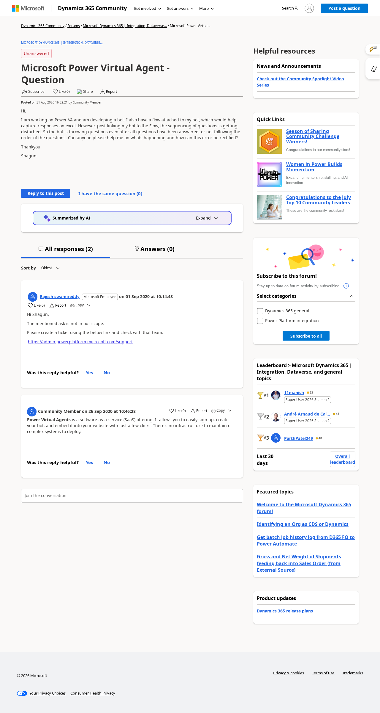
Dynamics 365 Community (92, 8)
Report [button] (111, 91)
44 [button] (337, 414)
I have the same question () (110, 193)
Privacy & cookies (288, 673)
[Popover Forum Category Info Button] (346, 286)
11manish (294, 392)
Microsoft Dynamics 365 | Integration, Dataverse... (125, 25)
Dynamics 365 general (287, 311)
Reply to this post (46, 193)
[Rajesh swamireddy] (32, 297)
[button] (289, 8)
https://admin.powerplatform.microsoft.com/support (80, 341)
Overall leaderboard (342, 459)
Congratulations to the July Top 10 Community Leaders (318, 200)
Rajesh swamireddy (60, 296)
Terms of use (323, 673)
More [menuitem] (204, 8)
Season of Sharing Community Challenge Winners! (312, 137)
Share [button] (88, 91)
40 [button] (320, 438)
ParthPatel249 (298, 438)
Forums (73, 25)
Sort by (28, 268)
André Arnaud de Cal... (307, 414)
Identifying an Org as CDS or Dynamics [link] (303, 524)
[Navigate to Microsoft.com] (28, 8)
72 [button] (311, 393)
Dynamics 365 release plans (285, 611)
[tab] (65, 251)
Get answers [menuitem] (178, 8)
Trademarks (352, 673)
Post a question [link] (344, 8)
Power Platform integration (292, 320)
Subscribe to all (306, 336)
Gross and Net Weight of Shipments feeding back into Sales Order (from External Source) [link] (299, 563)
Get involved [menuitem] (145, 8)
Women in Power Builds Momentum (314, 167)
